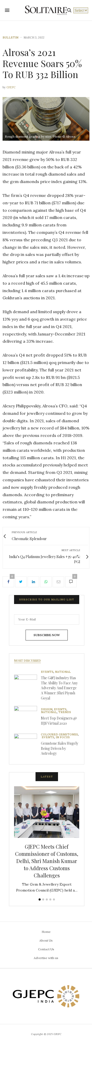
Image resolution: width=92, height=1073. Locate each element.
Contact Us (46, 949)
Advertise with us (46, 958)
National (63, 671)
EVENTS (47, 671)
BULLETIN (10, 37)
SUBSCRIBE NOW (46, 635)
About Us (46, 940)
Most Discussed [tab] (27, 660)
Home (46, 932)
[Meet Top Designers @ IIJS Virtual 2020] (27, 717)
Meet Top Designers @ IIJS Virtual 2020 (59, 721)
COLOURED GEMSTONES (59, 734)
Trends (64, 712)
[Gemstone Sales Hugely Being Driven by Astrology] (27, 745)
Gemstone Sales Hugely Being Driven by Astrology (59, 748)
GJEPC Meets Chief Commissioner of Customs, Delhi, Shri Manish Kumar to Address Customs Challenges (46, 861)
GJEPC (11, 87)
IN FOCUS (63, 737)
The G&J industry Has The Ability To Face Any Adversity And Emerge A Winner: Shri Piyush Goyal (59, 687)
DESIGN (46, 709)
